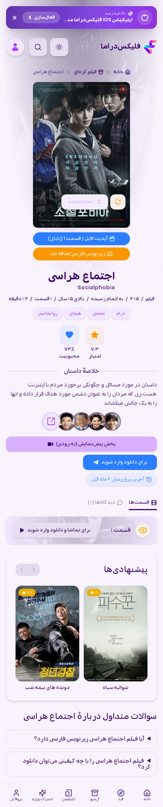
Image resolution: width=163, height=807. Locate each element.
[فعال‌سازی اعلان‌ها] (117, 202)
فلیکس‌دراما (121, 47)
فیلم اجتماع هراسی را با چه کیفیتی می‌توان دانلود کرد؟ (86, 764)
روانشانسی (48, 313)
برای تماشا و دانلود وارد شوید (59, 530)
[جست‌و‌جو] (38, 47)
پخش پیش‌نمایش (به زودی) (86, 444)
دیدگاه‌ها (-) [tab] (101, 502)
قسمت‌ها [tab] (139, 502)
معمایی (98, 313)
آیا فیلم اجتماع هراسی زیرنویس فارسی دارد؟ (89, 739)
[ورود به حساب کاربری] (15, 47)
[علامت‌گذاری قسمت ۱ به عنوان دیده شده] (142, 530)
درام (120, 313)
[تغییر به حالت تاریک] (59, 47)
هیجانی (75, 313)
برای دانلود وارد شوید (124, 462)
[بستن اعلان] (14, 17)
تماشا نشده (80, 201)
